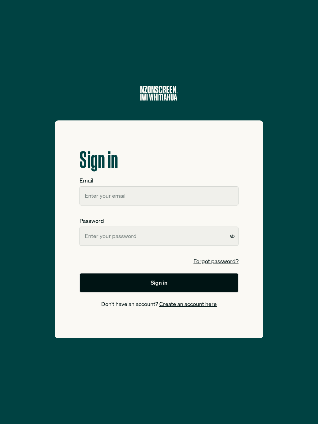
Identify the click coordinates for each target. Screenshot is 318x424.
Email (86, 180)
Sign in (159, 282)
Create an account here (188, 304)
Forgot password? (215, 261)
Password (92, 220)
